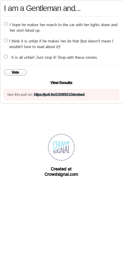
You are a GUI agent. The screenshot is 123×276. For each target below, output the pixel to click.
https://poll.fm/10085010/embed (59, 95)
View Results (61, 83)
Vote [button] (15, 72)
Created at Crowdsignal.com (61, 171)
